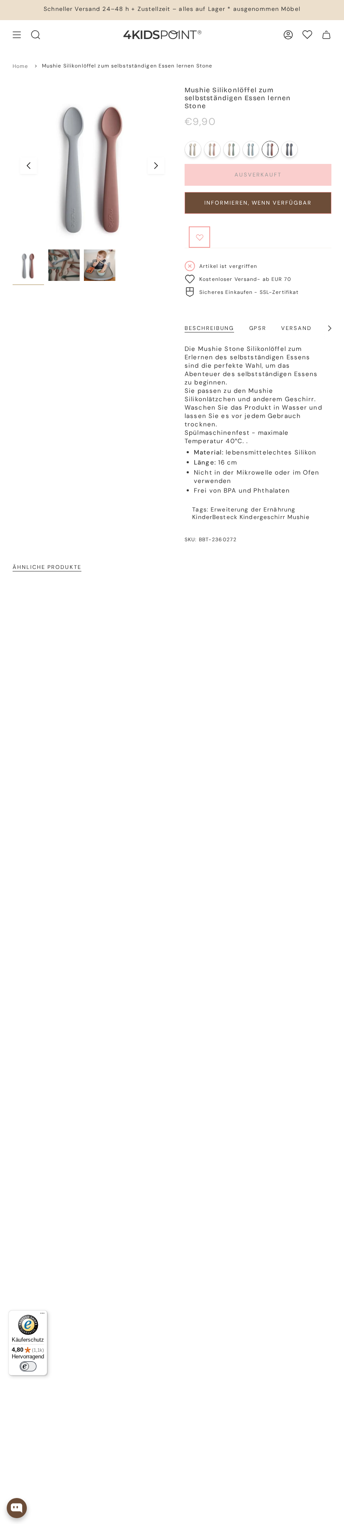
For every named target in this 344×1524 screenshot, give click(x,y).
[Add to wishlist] (199, 237)
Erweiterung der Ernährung (253, 509)
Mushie (298, 517)
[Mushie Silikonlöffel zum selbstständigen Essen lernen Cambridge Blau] (231, 149)
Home (21, 66)
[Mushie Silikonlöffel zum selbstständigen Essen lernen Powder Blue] (250, 149)
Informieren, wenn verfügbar (258, 202)
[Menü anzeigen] (16, 34)
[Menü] (42, 1315)
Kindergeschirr (262, 517)
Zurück (28, 165)
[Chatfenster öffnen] (17, 1508)
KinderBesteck (214, 517)
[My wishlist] (307, 35)
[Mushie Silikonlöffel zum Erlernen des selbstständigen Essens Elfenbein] (193, 149)
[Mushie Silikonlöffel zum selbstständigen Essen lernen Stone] (270, 149)
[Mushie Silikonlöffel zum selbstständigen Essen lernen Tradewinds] (289, 149)
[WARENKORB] (326, 34)
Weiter (156, 165)
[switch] (28, 1366)
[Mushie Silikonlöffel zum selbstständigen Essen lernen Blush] (212, 149)
